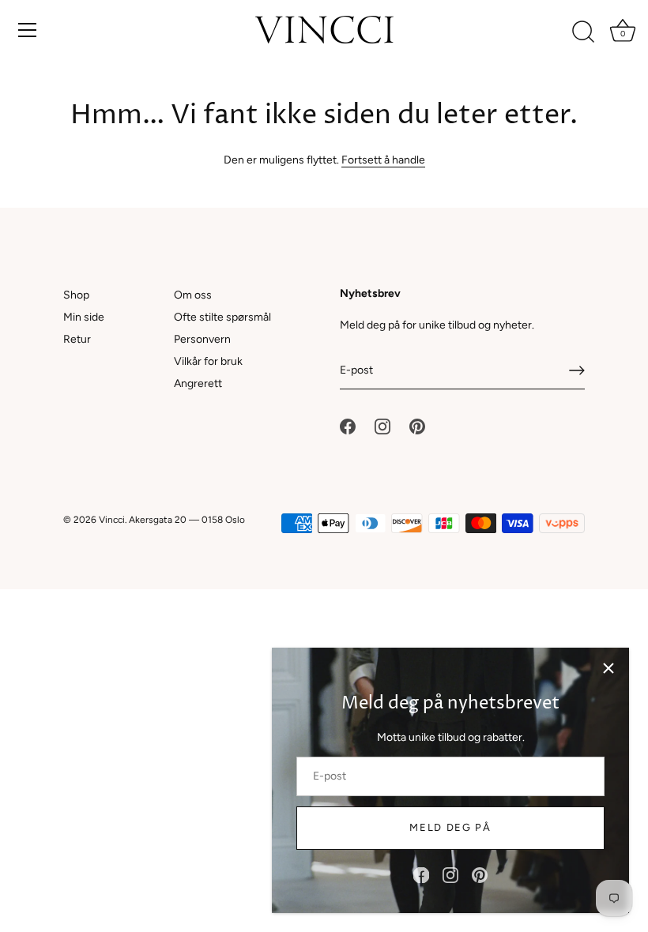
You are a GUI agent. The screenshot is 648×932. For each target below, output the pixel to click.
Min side (83, 317)
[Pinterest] (480, 874)
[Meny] (27, 30)
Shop (76, 295)
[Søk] (583, 32)
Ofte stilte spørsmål (222, 317)
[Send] (577, 370)
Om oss (193, 295)
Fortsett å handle (383, 160)
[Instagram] (450, 874)
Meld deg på (450, 827)
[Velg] (608, 668)
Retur (77, 339)
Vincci (112, 519)
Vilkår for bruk (208, 361)
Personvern (202, 339)
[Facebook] (421, 874)
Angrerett (198, 383)
